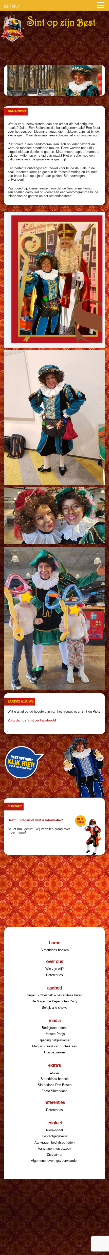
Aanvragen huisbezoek (54, 1148)
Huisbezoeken (54, 1052)
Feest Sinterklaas (54, 1091)
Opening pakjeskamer (54, 1040)
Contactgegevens (54, 1136)
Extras (54, 1072)
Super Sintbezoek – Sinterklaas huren (54, 995)
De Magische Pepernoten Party (55, 1001)
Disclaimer (54, 1154)
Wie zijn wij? (54, 969)
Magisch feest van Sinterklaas (54, 1046)
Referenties (54, 975)
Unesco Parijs (54, 1034)
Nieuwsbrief (54, 1130)
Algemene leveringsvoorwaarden (54, 1161)
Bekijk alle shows (54, 1007)
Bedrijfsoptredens (54, 1028)
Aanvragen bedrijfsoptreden (54, 1142)
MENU (11, 6)
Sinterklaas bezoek (55, 1079)
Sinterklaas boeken (55, 950)
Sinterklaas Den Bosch (54, 1085)
